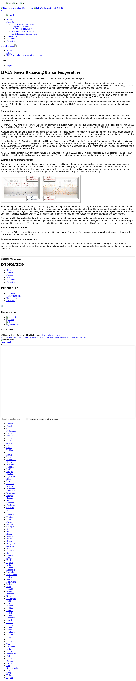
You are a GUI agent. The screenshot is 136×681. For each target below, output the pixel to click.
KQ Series (10, 293)
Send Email (6, 342)
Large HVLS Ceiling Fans (23, 24)
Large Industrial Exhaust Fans (24, 34)
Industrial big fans (67, 337)
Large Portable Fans (20, 27)
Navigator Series (13, 298)
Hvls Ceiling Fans (51, 337)
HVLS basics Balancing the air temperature (24, 55)
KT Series (10, 300)
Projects (9, 275)
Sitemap (58, 335)
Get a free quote (7, 46)
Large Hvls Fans (36, 337)
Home (9, 19)
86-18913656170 (50, 8)
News (8, 53)
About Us (10, 39)
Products (10, 22)
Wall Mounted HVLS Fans (23, 29)
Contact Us (11, 41)
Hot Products (47, 335)
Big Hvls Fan (6, 337)
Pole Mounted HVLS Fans (23, 31)
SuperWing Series (13, 296)
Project (9, 66)
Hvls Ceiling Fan (20, 337)
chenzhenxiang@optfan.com (18, 8)
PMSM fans (81, 337)
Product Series (12, 36)
